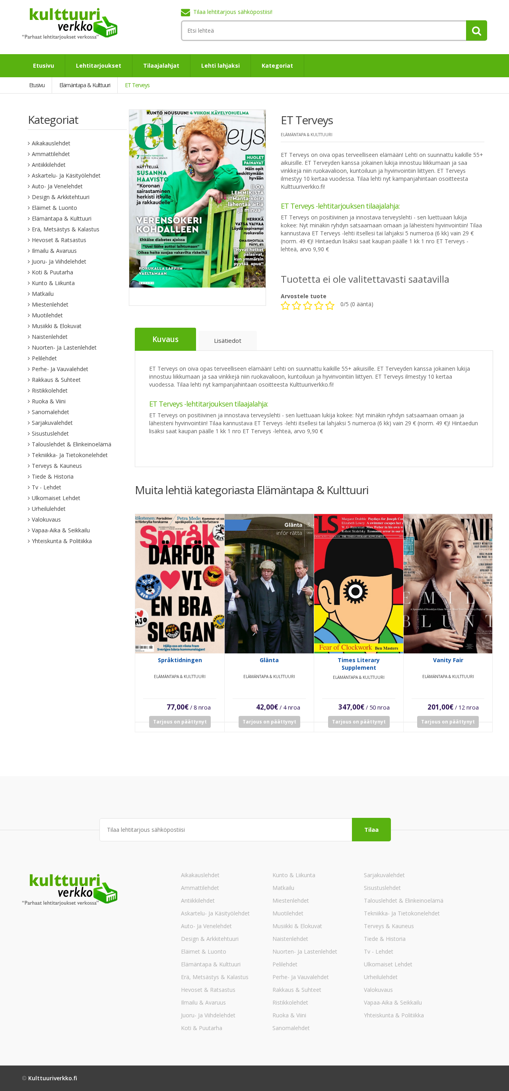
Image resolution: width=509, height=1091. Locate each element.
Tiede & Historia (53, 476)
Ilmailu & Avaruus (54, 250)
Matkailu (43, 293)
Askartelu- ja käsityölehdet (66, 175)
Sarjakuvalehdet (52, 422)
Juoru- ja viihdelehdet (59, 261)
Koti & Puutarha (52, 272)
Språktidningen (180, 660)
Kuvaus (165, 339)
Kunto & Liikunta (53, 283)
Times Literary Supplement (359, 663)
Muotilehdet (47, 315)
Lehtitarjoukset (98, 65)
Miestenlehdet (50, 304)
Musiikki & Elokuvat (57, 326)
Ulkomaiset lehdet (56, 498)
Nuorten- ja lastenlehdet (64, 347)
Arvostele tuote (303, 296)
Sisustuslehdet (50, 433)
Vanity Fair (448, 660)
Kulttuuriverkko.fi (52, 1078)
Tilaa (371, 829)
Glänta (269, 660)
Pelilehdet (44, 358)
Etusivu (43, 65)
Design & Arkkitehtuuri (60, 197)
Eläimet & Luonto (54, 207)
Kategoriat (277, 65)
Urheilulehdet (49, 508)
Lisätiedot (227, 340)
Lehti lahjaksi (220, 65)
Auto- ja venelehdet (57, 186)
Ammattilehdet (51, 154)
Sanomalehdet (50, 412)
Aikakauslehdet (51, 143)
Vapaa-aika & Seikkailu (61, 530)
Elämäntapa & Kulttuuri (61, 218)
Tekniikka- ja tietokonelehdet (70, 455)
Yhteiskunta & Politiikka (62, 541)
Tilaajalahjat (161, 65)
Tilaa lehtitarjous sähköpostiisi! (232, 12)
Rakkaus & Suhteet (56, 379)
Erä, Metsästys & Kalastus (65, 229)
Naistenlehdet (50, 336)
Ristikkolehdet (50, 390)
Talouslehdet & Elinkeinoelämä (71, 444)
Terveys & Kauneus (57, 465)
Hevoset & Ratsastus (59, 240)
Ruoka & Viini (49, 401)
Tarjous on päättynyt (180, 721)
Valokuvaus (46, 519)
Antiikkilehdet (49, 164)
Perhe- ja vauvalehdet (60, 369)
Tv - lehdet (46, 487)
